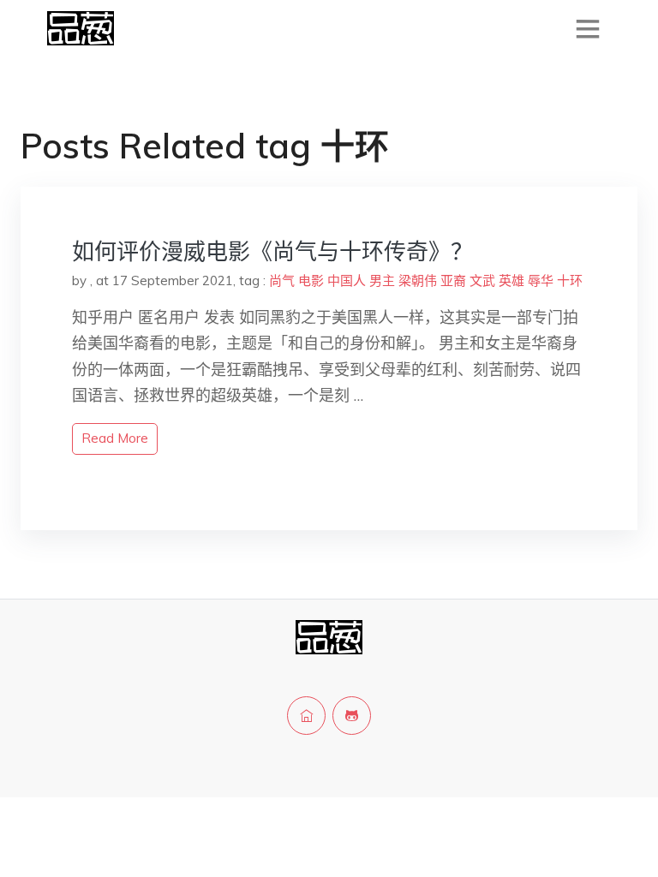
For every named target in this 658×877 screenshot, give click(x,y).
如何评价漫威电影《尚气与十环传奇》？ (272, 251)
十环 (570, 280)
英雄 (511, 280)
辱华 (540, 280)
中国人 (346, 280)
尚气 (282, 280)
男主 (382, 280)
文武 (482, 280)
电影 (311, 280)
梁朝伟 (417, 280)
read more (114, 438)
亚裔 (453, 280)
